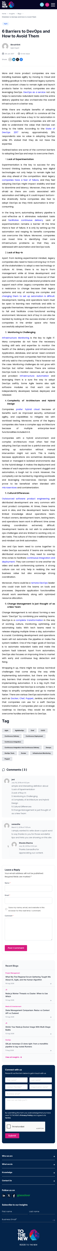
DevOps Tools (9, 753)
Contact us (47, 5)
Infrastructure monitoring (42, 753)
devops (48, 747)
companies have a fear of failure (20, 179)
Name (7, 883)
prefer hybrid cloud (28, 409)
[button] (42, 5)
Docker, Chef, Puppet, (22, 698)
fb (14, 1195)
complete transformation (29, 620)
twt (9, 1195)
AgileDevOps (19, 730)
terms (8, 1118)
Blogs (19, 14)
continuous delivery (12, 736)
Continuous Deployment (34, 736)
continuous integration (13, 742)
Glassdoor (23, 1195)
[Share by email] (10, 59)
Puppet (7, 759)
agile (6, 730)
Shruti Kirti (15, 44)
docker (23, 753)
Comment (9, 916)
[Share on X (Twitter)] (17, 59)
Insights (12, 14)
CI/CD (43, 730)
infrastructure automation (34, 375)
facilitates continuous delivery (25, 220)
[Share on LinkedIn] (13, 59)
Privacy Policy (26, 1115)
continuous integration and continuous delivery (22, 747)
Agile (5, 24)
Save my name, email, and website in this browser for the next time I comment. (26, 909)
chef (32, 730)
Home (4, 14)
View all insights (12, 1057)
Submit (12, 1135)
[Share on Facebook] (21, 59)
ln (4, 1195)
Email (7, 895)
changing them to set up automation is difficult (28, 296)
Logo (9, 4)
